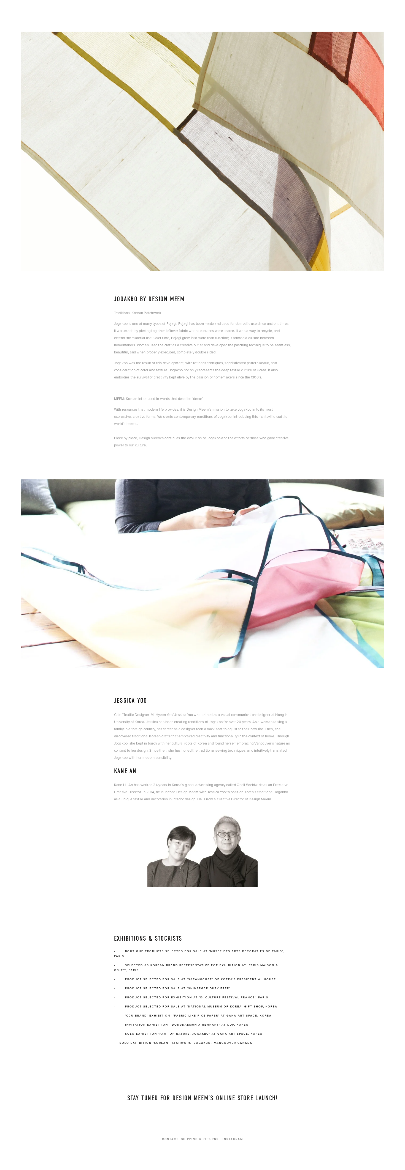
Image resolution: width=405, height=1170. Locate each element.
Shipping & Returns (200, 1139)
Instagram (233, 1139)
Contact (170, 1139)
